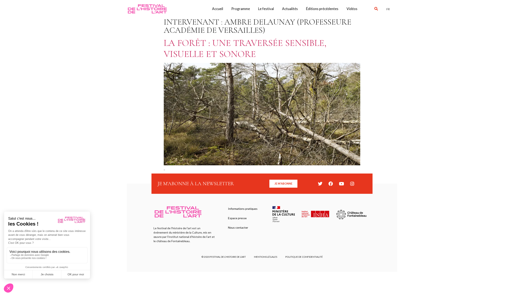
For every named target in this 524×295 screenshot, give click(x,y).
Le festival (266, 9)
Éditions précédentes (322, 9)
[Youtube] (341, 184)
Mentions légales (265, 256)
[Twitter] (320, 184)
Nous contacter (238, 227)
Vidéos (352, 9)
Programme (240, 9)
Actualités (290, 9)
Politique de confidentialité (304, 256)
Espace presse (237, 218)
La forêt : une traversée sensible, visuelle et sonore (245, 48)
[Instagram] (352, 184)
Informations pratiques (242, 208)
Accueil (217, 9)
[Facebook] (331, 184)
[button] (376, 8)
